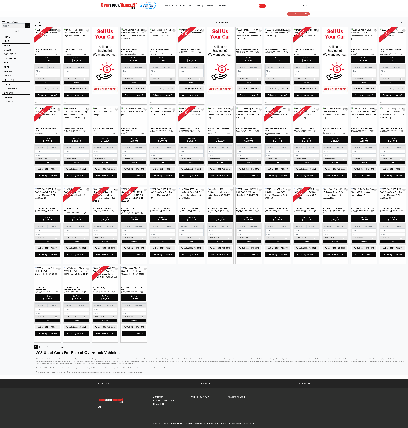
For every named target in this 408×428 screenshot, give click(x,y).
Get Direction (305, 383)
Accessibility (166, 423)
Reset (15, 31)
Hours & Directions (163, 400)
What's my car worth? (47, 95)
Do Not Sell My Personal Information (205, 423)
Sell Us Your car (200, 397)
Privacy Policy (178, 423)
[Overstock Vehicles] (119, 5)
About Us (158, 397)
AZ (304, 5)
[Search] (27, 25)
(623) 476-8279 (105, 383)
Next (61, 347)
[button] (169, 6)
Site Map (187, 423)
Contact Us (206, 383)
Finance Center (236, 397)
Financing (158, 404)
